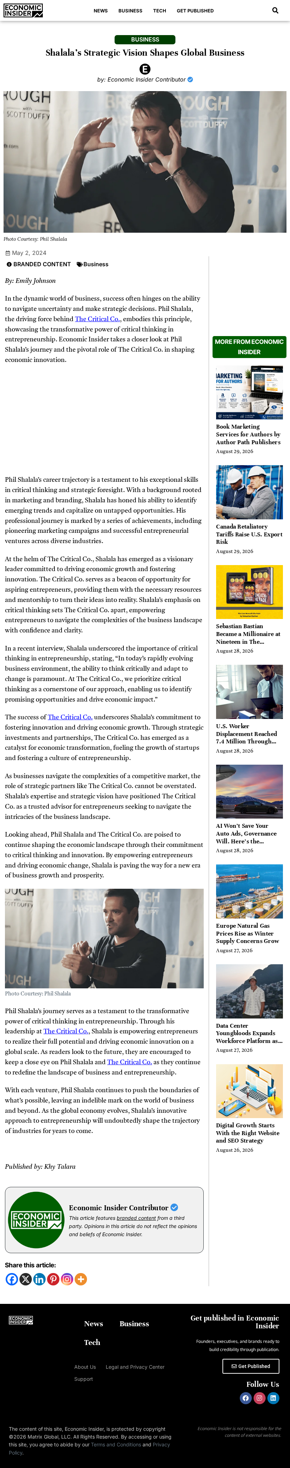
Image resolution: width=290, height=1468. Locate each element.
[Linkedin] (39, 1279)
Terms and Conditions (116, 1444)
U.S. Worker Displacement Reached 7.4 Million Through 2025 (246, 737)
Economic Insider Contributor (119, 1208)
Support (83, 1379)
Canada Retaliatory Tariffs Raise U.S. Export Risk (249, 534)
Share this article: (30, 1265)
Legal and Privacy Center (135, 1367)
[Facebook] (12, 1279)
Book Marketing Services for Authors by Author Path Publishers (248, 434)
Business (130, 10)
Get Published (195, 10)
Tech (159, 10)
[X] (25, 1279)
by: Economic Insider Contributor (142, 79)
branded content (136, 1218)
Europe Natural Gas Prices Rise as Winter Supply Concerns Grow (247, 933)
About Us (85, 1367)
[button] (275, 10)
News (101, 10)
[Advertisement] (104, 422)
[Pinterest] (53, 1279)
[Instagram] (67, 1279)
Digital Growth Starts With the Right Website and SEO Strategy (247, 1133)
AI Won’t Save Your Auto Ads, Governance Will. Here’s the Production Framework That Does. (248, 841)
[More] (81, 1279)
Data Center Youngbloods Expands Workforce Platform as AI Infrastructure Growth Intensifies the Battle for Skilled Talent (248, 1045)
